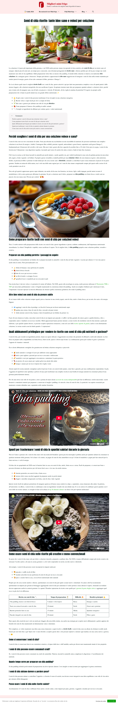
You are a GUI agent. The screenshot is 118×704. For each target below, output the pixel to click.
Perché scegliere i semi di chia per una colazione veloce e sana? (29, 119)
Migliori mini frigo (57, 4)
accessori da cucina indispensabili (66, 380)
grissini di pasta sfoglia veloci (86, 588)
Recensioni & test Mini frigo (48, 12)
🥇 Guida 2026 (29, 12)
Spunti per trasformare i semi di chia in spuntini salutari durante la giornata (33, 126)
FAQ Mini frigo (69, 12)
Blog (83, 12)
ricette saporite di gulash (81, 323)
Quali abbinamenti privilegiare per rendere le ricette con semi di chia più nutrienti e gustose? (38, 124)
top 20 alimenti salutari (56, 489)
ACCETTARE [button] (111, 701)
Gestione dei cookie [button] (101, 701)
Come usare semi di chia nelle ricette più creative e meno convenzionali (32, 128)
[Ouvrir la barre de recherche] (93, 11)
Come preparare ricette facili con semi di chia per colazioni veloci (30, 121)
